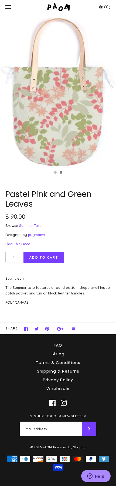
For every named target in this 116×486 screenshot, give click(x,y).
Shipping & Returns (58, 371)
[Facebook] (52, 403)
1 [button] (55, 173)
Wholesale (58, 388)
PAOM (47, 447)
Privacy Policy (58, 380)
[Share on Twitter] (37, 329)
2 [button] (60, 173)
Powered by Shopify (69, 447)
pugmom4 (36, 234)
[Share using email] (73, 329)
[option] (58, 91)
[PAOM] (58, 7)
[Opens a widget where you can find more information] (96, 476)
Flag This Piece (17, 244)
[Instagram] (64, 403)
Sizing (58, 354)
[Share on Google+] (60, 329)
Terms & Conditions (58, 362)
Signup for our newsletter (58, 416)
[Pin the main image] (47, 329)
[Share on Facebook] (26, 329)
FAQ (58, 345)
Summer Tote (30, 225)
